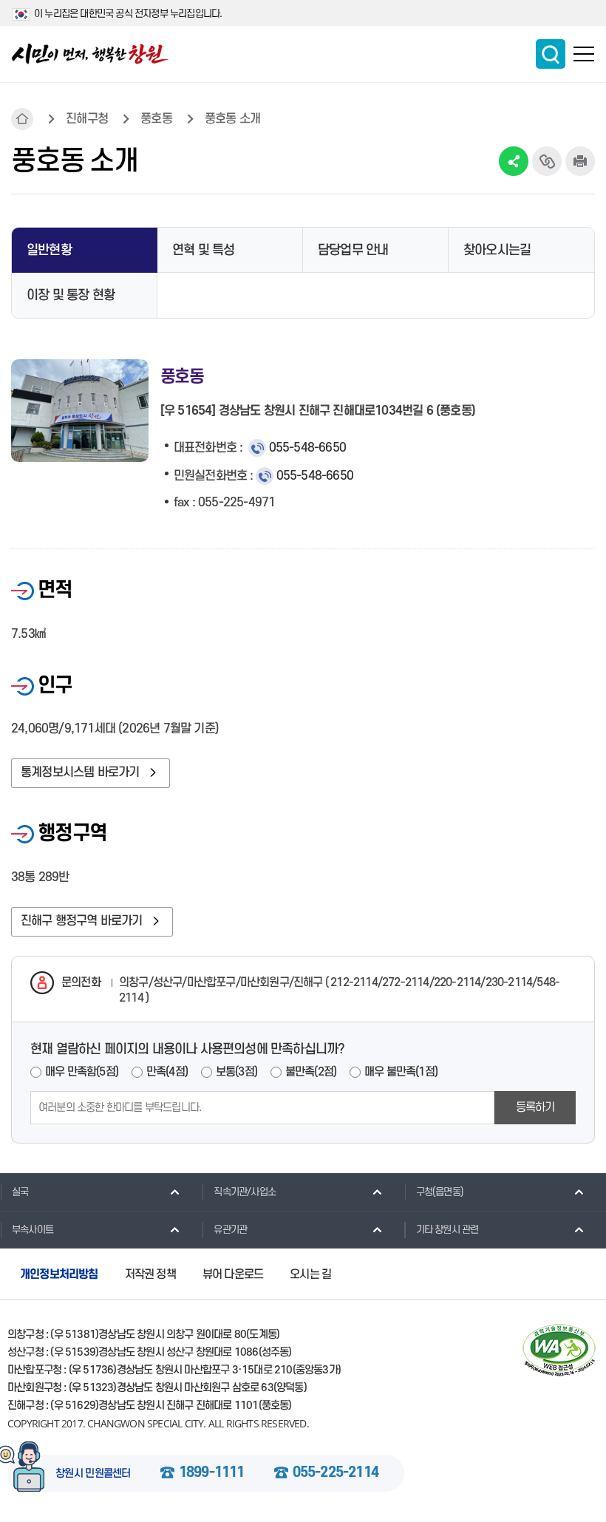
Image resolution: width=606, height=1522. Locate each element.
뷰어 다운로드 (232, 1274)
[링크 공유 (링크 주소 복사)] (547, 161)
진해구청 (87, 119)
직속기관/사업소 (245, 1191)
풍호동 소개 (232, 119)
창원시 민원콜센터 (93, 1474)
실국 (20, 1191)
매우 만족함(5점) (81, 1071)
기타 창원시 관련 (447, 1229)
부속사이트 (32, 1229)
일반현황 (49, 250)
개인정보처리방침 (59, 1274)
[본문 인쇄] (580, 161)
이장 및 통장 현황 (71, 295)
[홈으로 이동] (90, 54)
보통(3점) (236, 1071)
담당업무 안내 (353, 250)
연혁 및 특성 (203, 250)
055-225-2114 (335, 1473)
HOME (22, 119)
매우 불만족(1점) (401, 1071)
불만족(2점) (310, 1071)
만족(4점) (167, 1071)
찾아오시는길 (497, 250)
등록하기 (535, 1107)
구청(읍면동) (439, 1191)
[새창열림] (559, 1350)
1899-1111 (212, 1473)
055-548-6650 (307, 448)
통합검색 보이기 (550, 54)
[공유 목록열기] (513, 161)
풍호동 (156, 119)
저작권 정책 (150, 1274)
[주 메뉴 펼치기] (584, 54)
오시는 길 (310, 1274)
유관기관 (230, 1229)
